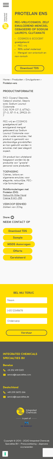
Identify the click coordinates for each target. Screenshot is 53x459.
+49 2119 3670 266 (16, 392)
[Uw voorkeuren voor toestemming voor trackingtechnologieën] (5, 454)
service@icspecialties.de (18, 397)
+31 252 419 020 (15, 370)
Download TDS (17, 231)
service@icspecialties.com (19, 375)
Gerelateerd (17, 257)
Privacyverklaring (29, 444)
